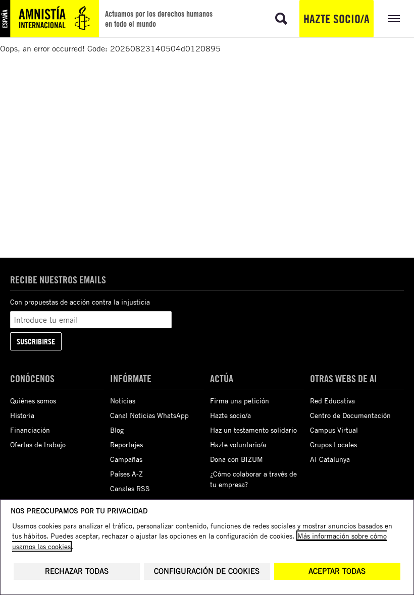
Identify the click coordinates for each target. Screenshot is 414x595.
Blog (117, 430)
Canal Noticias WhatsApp (149, 415)
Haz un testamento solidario (253, 430)
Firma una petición (239, 400)
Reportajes (126, 444)
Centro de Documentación (350, 415)
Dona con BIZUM (236, 459)
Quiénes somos (33, 400)
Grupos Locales (333, 444)
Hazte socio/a (336, 18)
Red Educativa (332, 400)
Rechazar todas (77, 571)
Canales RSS (130, 488)
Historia (22, 415)
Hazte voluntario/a (238, 444)
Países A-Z (126, 473)
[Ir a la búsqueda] (281, 18)
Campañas (126, 459)
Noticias (122, 400)
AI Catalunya (330, 459)
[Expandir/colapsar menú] (394, 18)
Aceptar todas (337, 571)
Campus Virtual (334, 430)
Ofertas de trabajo (38, 444)
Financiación (30, 430)
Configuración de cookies (207, 571)
